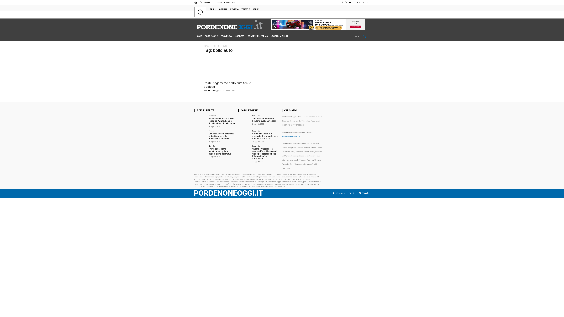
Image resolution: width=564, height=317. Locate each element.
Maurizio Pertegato (212, 91)
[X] (346, 2)
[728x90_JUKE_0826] (318, 29)
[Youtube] (350, 2)
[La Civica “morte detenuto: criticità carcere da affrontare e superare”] (200, 136)
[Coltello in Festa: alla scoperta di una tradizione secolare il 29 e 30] (244, 136)
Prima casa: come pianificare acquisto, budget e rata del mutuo (220, 151)
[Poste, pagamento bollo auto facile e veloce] (227, 67)
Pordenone (213, 131)
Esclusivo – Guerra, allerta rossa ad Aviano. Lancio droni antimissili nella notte (222, 121)
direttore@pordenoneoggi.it (292, 136)
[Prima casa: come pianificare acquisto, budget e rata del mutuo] (200, 151)
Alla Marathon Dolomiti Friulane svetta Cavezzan (264, 119)
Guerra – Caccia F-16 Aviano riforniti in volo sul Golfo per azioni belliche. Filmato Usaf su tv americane (264, 154)
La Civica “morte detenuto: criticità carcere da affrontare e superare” (221, 136)
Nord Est (212, 146)
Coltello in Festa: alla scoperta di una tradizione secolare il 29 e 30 (265, 136)
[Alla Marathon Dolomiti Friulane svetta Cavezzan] (244, 121)
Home (206, 46)
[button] (362, 36)
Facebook (340, 193)
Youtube (366, 193)
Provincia (212, 116)
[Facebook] (342, 2)
